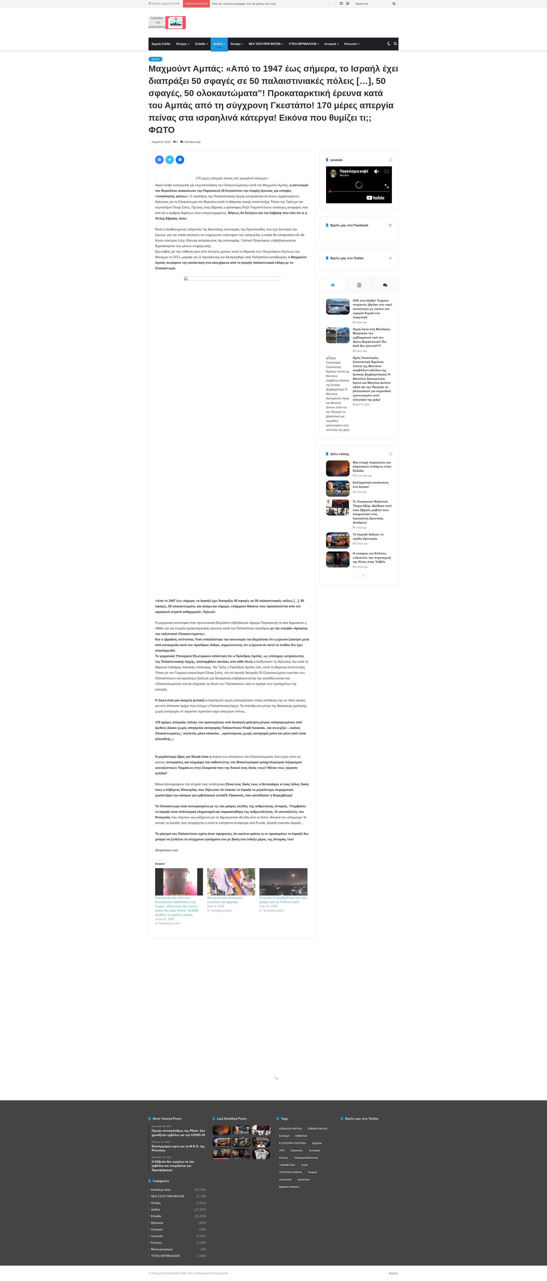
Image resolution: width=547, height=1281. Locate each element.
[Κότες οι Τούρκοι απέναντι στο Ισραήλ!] (261, 1142)
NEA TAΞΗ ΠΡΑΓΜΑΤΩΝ (264, 43)
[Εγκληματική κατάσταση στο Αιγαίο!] (338, 489)
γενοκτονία (285, 1179)
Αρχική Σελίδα (160, 43)
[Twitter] (169, 159)
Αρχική (393, 1273)
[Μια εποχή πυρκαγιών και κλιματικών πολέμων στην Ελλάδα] (338, 468)
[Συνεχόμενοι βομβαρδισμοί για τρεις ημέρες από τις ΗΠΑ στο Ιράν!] (283, 882)
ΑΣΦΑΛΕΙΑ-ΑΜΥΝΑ (290, 1128)
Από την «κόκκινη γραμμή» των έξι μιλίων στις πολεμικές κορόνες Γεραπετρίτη (261, 3)
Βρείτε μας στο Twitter (347, 258)
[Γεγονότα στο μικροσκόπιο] (167, 22)
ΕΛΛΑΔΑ (284, 1135)
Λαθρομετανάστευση (306, 1157)
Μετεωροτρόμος (162, 1249)
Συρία (304, 1165)
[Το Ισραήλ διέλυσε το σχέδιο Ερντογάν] (338, 540)
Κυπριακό (314, 1150)
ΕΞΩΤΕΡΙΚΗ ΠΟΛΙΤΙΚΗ (292, 1143)
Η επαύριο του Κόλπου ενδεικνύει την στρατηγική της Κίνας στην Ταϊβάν (372, 557)
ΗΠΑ (282, 1150)
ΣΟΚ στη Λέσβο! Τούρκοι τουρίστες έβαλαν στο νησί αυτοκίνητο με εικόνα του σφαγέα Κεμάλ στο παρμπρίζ (372, 309)
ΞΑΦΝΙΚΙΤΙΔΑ (287, 1165)
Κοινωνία (350, 43)
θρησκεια (157, 1222)
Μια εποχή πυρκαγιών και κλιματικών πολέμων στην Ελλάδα (372, 466)
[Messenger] (180, 159)
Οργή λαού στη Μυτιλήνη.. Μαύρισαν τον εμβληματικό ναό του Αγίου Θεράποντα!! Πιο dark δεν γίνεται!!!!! (372, 337)
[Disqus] (232, 1002)
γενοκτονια (303, 1179)
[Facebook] (159, 159)
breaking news (161, 1189)
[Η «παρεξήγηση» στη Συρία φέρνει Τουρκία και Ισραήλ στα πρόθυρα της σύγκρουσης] (241, 1142)
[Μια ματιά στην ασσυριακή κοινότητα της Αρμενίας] (231, 882)
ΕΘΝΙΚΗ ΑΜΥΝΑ (317, 1128)
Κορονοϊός (297, 1150)
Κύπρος (181, 43)
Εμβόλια (317, 1143)
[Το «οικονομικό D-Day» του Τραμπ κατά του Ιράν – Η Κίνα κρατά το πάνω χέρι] (222, 1154)
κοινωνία (157, 1236)
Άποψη (235, 43)
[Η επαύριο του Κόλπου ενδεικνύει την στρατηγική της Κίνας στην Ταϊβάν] (338, 559)
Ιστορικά (330, 43)
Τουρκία (312, 1172)
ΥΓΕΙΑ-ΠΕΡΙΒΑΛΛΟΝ (302, 43)
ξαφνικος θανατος (289, 1186)
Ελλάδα (200, 43)
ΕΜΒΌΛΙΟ (301, 1135)
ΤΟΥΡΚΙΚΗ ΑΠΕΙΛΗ (290, 1172)
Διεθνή (218, 43)
